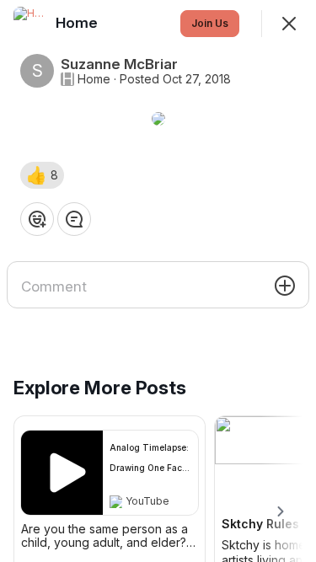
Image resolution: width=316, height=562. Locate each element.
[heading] (78, 23)
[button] (42, 175)
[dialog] (158, 281)
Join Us (209, 23)
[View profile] (30, 23)
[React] (37, 219)
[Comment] (74, 219)
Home (94, 79)
